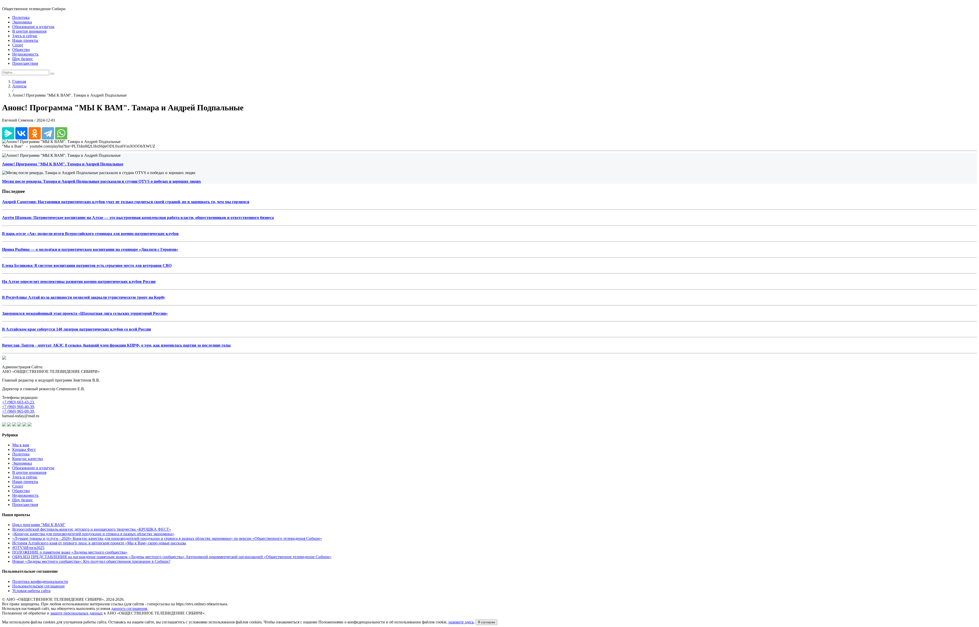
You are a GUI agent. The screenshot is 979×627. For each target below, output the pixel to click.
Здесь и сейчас (24, 36)
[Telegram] (48, 133)
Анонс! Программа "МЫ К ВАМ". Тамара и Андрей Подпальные (62, 164)
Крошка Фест (24, 449)
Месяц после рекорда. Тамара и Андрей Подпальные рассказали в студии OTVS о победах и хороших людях (101, 181)
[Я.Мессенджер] (8, 133)
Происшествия (25, 63)
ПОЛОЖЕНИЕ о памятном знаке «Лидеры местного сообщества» (69, 552)
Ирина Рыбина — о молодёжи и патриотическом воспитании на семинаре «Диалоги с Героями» (90, 249)
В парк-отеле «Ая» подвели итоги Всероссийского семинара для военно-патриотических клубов (90, 233)
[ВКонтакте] (21, 133)
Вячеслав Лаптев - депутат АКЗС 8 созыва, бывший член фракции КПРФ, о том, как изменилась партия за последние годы (116, 345)
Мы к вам (20, 445)
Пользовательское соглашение (38, 586)
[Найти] (52, 73)
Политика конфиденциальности (40, 581)
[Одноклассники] (35, 133)
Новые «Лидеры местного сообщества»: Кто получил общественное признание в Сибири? (91, 561)
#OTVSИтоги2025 (28, 547)
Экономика (22, 22)
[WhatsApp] (61, 133)
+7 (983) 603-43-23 (18, 402)
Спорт (17, 45)
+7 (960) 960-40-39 (18, 406)
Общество (21, 49)
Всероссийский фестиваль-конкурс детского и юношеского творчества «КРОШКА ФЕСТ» (91, 529)
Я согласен (486, 622)
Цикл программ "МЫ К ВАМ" (39, 524)
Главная (19, 81)
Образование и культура (33, 26)
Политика (21, 17)
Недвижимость (25, 54)
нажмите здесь (461, 622)
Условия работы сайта (31, 591)
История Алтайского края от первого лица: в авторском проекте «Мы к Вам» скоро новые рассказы (99, 543)
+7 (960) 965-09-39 (18, 411)
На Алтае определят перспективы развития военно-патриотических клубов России (79, 281)
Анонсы (19, 86)
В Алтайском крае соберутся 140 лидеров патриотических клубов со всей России (76, 329)
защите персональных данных (76, 613)
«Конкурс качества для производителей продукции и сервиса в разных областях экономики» (93, 534)
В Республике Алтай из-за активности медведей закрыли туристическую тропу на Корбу (83, 297)
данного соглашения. (129, 608)
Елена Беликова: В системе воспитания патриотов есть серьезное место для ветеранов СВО (87, 265)
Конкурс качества (27, 458)
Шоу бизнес (22, 59)
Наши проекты (25, 40)
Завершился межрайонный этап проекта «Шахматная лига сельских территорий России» (85, 313)
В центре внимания (29, 31)
